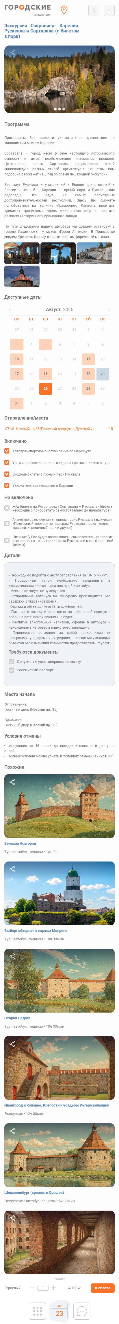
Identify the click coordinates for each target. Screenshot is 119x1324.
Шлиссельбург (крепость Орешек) (34, 1192)
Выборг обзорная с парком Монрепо (35, 930)
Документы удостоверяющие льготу (49, 661)
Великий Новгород (20, 843)
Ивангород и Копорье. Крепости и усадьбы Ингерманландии (56, 1105)
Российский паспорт (35, 670)
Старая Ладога (17, 1018)
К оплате (102, 1288)
